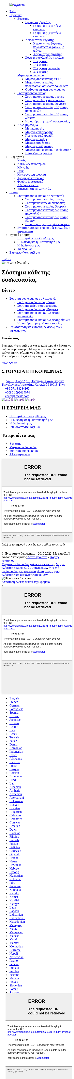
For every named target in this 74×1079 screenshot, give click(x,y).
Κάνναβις (23, 167)
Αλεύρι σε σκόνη (28, 185)
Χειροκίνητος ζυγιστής (39, 40)
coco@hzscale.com (17, 396)
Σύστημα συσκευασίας (31, 93)
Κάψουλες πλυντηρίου (31, 164)
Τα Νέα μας (24, 249)
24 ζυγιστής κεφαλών (46, 68)
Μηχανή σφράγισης (37, 142)
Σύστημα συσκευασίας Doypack (45, 103)
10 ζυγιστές (40, 61)
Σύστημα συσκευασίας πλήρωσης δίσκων (43, 319)
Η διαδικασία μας (28, 245)
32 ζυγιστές (40, 71)
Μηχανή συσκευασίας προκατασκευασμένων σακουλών (46, 84)
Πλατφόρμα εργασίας (38, 153)
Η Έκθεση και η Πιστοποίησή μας (38, 242)
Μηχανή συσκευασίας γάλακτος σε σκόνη (28, 564)
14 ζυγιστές (40, 64)
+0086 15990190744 (18, 392)
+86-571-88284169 (17, 388)
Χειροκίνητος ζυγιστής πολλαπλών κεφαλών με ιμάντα (48, 47)
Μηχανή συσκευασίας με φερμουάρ (30, 569)
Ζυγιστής (23, 18)
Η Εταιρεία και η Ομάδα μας (35, 238)
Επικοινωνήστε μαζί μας (24, 252)
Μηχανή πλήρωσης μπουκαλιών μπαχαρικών (34, 565)
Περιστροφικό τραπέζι (39, 135)
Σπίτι (12, 11)
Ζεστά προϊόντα (37, 557)
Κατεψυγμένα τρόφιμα (31, 174)
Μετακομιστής (34, 128)
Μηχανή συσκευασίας (31, 75)
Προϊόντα (15, 15)
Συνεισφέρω (9, 363)
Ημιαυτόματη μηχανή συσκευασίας (47, 121)
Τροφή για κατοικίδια (30, 178)
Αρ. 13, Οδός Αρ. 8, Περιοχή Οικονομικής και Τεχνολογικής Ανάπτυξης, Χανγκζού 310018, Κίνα (33, 382)
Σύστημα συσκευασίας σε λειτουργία (40, 195)
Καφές (21, 160)
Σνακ (20, 171)
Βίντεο (13, 192)
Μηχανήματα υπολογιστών (34, 188)
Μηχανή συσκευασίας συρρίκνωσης (48, 149)
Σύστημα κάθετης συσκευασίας (45, 100)
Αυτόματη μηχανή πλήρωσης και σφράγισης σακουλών (31, 573)
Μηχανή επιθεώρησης (39, 132)
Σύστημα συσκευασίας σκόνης (44, 96)
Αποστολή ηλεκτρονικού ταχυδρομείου (26, 581)
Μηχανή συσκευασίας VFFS (43, 79)
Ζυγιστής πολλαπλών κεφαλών (44, 57)
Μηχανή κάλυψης (36, 139)
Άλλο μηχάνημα (27, 125)
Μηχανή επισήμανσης (39, 146)
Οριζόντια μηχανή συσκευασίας (45, 89)
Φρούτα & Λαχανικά (30, 181)
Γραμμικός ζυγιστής (38, 22)
